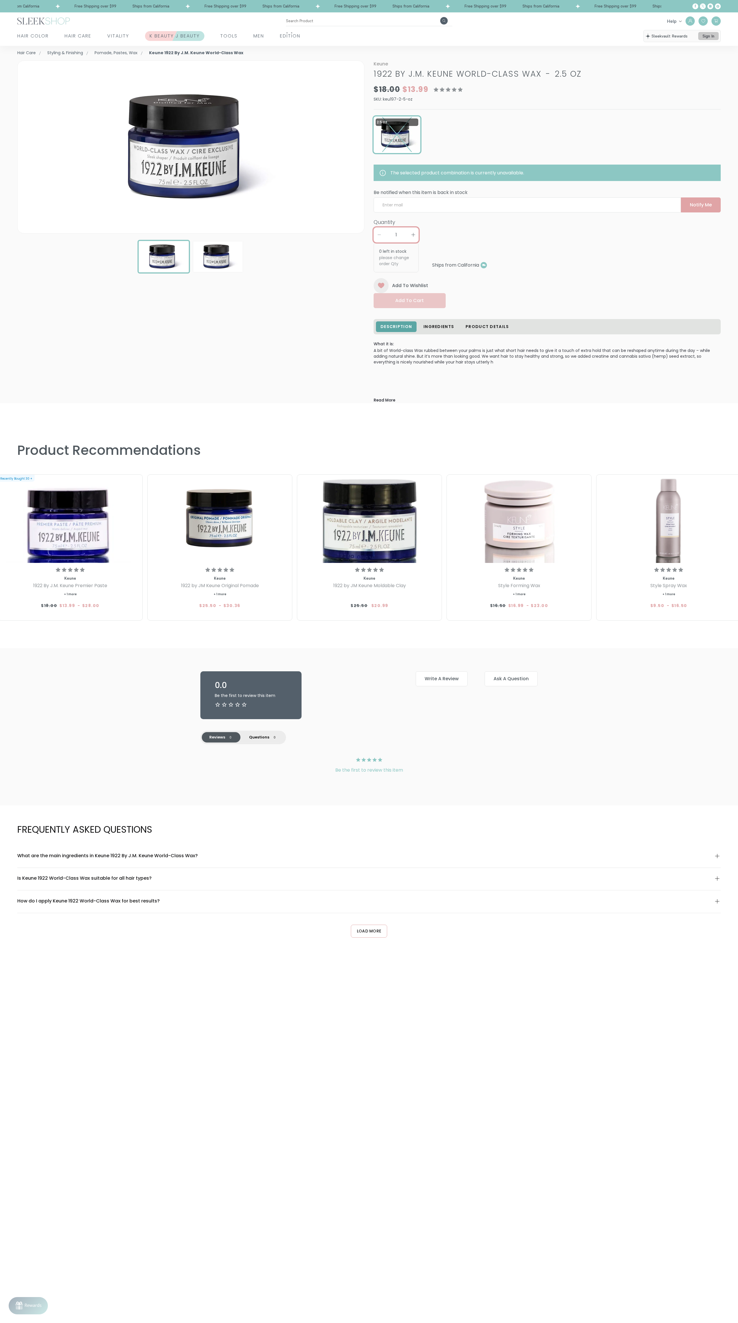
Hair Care (78, 36)
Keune (381, 64)
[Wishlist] (703, 21)
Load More (369, 931)
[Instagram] (710, 6)
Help (672, 21)
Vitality (118, 36)
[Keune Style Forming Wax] (519, 519)
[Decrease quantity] (379, 235)
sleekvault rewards (670, 36)
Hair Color (33, 36)
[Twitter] (703, 6)
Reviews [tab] (217, 737)
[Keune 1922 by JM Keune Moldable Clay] (369, 519)
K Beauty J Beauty (175, 36)
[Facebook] (695, 6)
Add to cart (409, 300)
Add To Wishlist (410, 285)
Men (258, 36)
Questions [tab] (259, 737)
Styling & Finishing (65, 53)
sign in (708, 36)
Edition (290, 36)
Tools (229, 36)
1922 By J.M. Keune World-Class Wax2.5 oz (477, 74)
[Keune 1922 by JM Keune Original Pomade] (220, 519)
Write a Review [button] (442, 678)
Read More (384, 400)
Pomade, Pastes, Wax (116, 53)
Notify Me (701, 204)
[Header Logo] (43, 20)
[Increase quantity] (413, 235)
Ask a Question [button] (511, 678)
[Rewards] (28, 1305)
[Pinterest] (718, 6)
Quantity (384, 222)
